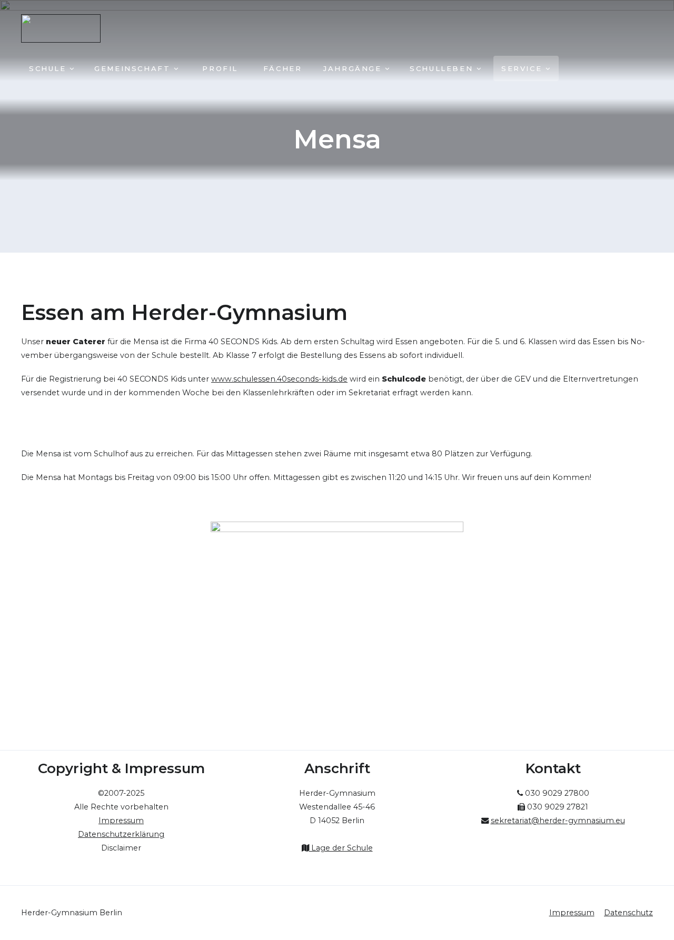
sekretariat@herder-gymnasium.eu (558, 820)
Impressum (571, 912)
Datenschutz (628, 912)
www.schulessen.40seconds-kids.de (279, 379)
